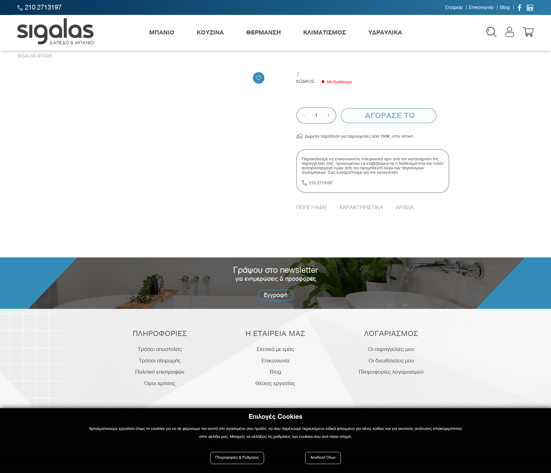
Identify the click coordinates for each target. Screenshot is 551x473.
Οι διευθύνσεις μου (391, 360)
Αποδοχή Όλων (323, 458)
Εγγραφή (275, 295)
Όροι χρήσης (159, 383)
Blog (505, 7)
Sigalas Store (34, 56)
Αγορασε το (389, 115)
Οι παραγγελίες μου (391, 349)
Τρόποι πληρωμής (160, 360)
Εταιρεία (454, 7)
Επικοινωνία (481, 7)
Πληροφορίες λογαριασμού (391, 372)
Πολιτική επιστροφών (159, 372)
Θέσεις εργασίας (275, 383)
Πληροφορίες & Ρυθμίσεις (237, 458)
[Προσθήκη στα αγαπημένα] (258, 78)
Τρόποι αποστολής (160, 349)
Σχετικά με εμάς (275, 349)
